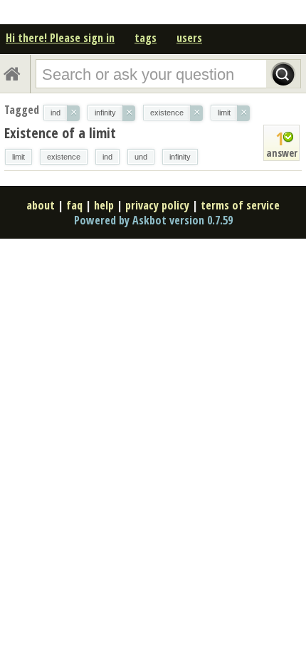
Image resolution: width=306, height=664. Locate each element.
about (40, 205)
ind (107, 156)
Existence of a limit (60, 132)
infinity (180, 156)
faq (74, 205)
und (140, 156)
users (189, 38)
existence (63, 156)
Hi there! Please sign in (60, 38)
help (104, 205)
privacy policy (157, 205)
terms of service (240, 205)
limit (18, 156)
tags (145, 38)
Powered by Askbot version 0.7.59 (153, 220)
